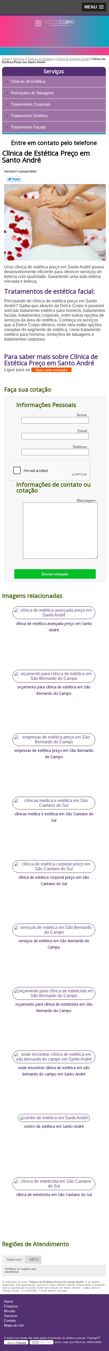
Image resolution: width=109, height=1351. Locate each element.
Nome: (83, 415)
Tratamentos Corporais (31, 104)
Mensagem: (87, 500)
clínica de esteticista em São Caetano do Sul (54, 1194)
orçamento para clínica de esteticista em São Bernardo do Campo (54, 1007)
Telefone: (80, 447)
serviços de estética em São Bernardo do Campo (54, 944)
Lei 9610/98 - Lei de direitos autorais (44, 1290)
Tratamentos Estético (29, 115)
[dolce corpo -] (54, 26)
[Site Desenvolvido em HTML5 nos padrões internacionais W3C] (41, 1342)
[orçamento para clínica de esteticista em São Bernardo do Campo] (53, 993)
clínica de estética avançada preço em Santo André (54, 626)
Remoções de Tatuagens (32, 93)
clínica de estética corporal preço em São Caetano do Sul (54, 880)
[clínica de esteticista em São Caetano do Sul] (53, 1183)
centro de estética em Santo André (54, 1126)
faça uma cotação (51, 370)
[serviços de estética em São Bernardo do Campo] (53, 930)
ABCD (34, 1260)
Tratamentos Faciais (28, 127)
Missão (9, 1311)
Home (8, 1301)
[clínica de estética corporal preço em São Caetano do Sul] (53, 866)
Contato (10, 1321)
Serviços (54, 71)
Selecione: (14, 1260)
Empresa (11, 1306)
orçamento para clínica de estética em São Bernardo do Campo (53, 690)
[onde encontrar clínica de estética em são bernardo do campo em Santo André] (53, 1056)
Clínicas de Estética (28, 81)
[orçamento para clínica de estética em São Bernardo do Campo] (53, 676)
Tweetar (14, 179)
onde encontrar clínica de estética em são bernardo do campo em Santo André (54, 1070)
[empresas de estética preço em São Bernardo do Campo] (53, 739)
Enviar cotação (55, 574)
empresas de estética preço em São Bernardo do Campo (53, 753)
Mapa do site (14, 1325)
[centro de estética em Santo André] (53, 1118)
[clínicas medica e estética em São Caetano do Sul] (53, 803)
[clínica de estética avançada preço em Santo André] (53, 612)
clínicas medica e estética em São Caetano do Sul (54, 817)
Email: (83, 431)
